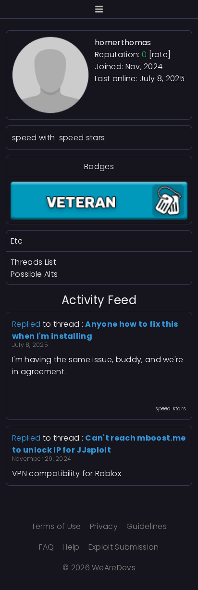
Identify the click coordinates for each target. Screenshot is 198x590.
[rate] (160, 54)
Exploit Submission (123, 547)
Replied (26, 324)
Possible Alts (34, 274)
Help (70, 547)
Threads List (33, 262)
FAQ (46, 547)
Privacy (104, 526)
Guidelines (146, 526)
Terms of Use (56, 526)
